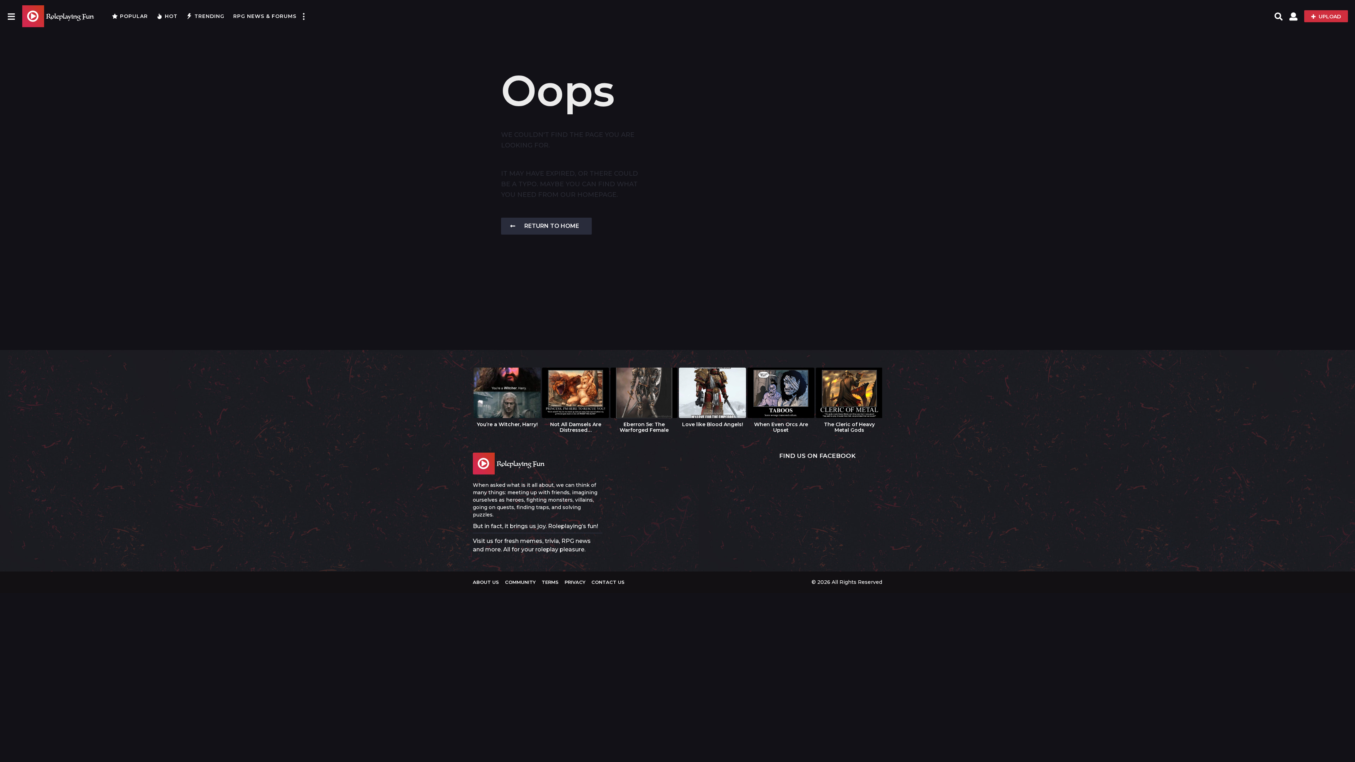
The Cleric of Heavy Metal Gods (849, 427)
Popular (134, 16)
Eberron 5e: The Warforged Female (644, 427)
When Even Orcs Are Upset (781, 427)
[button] (11, 16)
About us (486, 582)
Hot (171, 16)
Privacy (575, 582)
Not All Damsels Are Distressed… (575, 427)
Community (520, 582)
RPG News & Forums (264, 16)
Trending (209, 16)
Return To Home (551, 226)
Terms (550, 582)
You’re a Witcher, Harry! (507, 424)
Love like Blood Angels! (712, 424)
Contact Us (608, 582)
